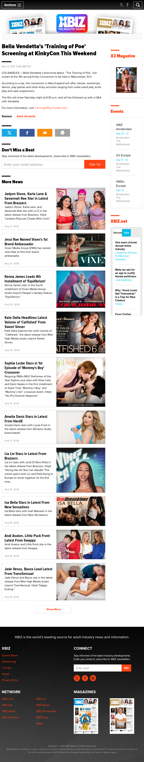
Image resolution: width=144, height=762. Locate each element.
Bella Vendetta (26, 116)
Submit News (10, 655)
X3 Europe (123, 155)
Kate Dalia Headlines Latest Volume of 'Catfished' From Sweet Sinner (26, 322)
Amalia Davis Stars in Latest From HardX (26, 419)
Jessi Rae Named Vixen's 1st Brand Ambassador (26, 241)
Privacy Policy (10, 680)
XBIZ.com (8, 699)
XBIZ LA (41, 699)
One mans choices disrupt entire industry (126, 246)
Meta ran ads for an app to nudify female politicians (125, 273)
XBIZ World (8, 711)
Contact (6, 668)
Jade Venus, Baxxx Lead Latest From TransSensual (28, 571)
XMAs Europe (121, 183)
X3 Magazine (123, 55)
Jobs (126, 232)
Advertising (9, 662)
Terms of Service (103, 752)
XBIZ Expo (42, 717)
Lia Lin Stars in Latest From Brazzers (25, 456)
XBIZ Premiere (10, 717)
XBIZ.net (119, 221)
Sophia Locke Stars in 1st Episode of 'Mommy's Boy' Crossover (24, 367)
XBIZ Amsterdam (124, 127)
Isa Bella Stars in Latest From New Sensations (27, 504)
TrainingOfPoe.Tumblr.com (51, 108)
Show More (53, 609)
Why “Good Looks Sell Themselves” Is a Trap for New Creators (126, 295)
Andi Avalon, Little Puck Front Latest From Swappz (27, 538)
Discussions (117, 232)
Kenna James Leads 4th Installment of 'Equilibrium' (25, 279)
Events (117, 111)
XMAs (39, 724)
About (5, 674)
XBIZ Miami (43, 705)
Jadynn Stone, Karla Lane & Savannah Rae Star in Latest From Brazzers (26, 198)
